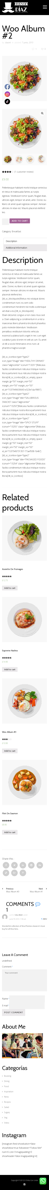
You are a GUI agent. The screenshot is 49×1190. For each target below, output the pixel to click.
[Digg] (39, 865)
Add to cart (20, 221)
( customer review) (23, 171)
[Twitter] (14, 865)
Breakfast (16, 231)
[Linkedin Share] (23, 865)
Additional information (16, 247)
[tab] (26, 241)
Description (11, 241)
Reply (45, 919)
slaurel (8, 42)
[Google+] (14, 873)
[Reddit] (31, 865)
